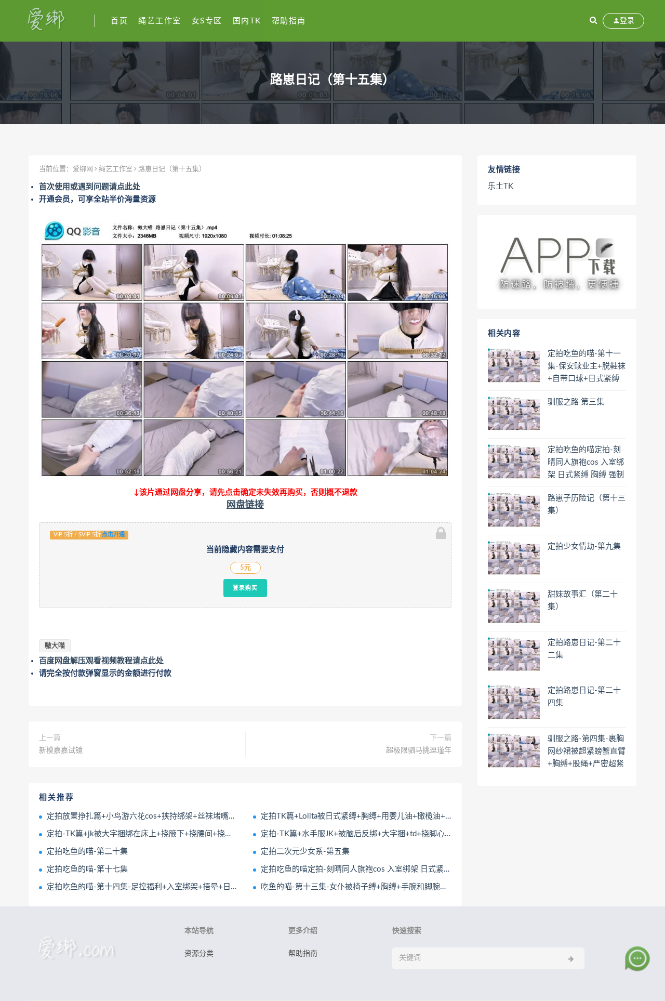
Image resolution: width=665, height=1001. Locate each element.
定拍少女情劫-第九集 (584, 546)
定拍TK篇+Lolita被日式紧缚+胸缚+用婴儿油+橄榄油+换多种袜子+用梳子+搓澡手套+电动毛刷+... (428, 816)
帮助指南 (289, 21)
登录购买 (245, 588)
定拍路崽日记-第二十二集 (584, 649)
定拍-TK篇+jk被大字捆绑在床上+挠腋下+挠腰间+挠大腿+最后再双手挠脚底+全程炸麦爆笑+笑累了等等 (225, 834)
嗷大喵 (55, 645)
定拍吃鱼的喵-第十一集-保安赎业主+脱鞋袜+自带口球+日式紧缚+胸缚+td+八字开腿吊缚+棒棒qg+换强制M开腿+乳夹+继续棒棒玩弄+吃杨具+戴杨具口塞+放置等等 (587, 367)
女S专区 (207, 21)
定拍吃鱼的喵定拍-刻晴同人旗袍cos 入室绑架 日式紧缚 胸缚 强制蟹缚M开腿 (393, 869)
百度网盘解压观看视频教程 (101, 661)
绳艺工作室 (159, 21)
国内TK (247, 21)
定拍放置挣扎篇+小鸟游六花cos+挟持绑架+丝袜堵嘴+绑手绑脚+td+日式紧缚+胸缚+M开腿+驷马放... (220, 816)
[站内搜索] (593, 21)
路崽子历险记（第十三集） (587, 504)
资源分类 (199, 953)
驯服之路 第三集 (576, 402)
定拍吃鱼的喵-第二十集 (87, 851)
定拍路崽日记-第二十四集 (584, 697)
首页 (119, 21)
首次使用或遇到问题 (89, 187)
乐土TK (500, 186)
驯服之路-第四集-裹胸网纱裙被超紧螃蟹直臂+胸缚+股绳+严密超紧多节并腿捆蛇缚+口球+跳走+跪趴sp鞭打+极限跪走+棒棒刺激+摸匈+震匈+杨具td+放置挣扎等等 (587, 752)
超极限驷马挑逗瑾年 (418, 750)
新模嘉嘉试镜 (61, 750)
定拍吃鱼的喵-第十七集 (87, 869)
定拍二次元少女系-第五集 (305, 851)
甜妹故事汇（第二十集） (583, 600)
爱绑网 (83, 169)
